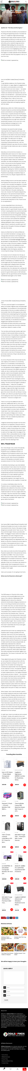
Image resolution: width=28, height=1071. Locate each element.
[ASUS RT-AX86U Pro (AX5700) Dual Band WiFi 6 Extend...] (20, 857)
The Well (6, 495)
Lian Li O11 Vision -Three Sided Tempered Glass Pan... (7, 775)
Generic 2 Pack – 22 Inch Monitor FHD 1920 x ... (7, 806)
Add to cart (11, 785)
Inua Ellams (4, 308)
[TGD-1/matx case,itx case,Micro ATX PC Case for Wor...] (7, 826)
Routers (16, 863)
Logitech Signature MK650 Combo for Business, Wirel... (20, 776)
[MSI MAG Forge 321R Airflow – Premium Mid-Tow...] (7, 889)
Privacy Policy (5, 1059)
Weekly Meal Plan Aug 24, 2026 (20, 937)
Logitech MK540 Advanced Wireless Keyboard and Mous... (20, 901)
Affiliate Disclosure (6, 1057)
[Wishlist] (10, 1069)
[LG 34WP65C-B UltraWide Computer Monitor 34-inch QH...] (7, 857)
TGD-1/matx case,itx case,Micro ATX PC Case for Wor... (7, 838)
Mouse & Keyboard (18, 770)
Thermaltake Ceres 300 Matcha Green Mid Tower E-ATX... (20, 807)
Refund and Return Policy (7, 1061)
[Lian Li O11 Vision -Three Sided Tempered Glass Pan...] (7, 764)
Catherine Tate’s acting (7, 45)
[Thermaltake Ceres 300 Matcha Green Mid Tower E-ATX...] (20, 795)
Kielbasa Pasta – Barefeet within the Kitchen (6, 938)
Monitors (4, 801)
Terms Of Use (5, 1055)
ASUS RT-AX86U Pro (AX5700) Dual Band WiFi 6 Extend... (20, 868)
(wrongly (3, 249)
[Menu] (1, 2)
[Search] (26, 2)
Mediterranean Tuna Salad (19, 954)
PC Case (3, 770)
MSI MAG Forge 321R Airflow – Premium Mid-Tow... (7, 900)
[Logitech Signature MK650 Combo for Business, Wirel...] (20, 764)
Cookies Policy (5, 1063)
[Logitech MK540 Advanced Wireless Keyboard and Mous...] (20, 889)
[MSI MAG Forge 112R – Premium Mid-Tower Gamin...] (20, 826)
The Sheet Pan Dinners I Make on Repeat (7, 954)
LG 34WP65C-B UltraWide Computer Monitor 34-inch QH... (7, 869)
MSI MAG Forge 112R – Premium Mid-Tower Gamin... (20, 837)
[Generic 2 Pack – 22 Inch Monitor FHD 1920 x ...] (7, 795)
